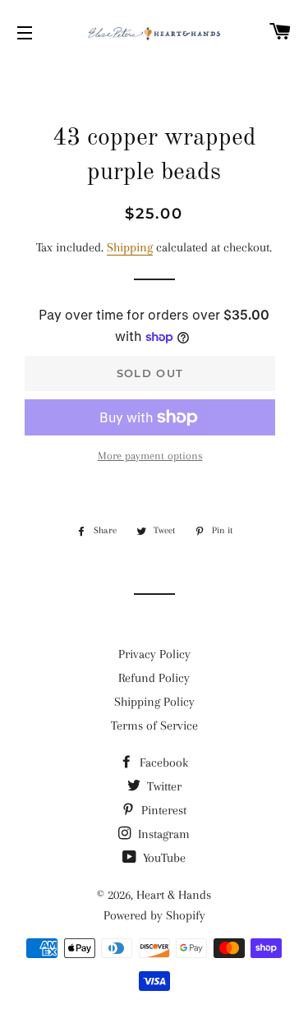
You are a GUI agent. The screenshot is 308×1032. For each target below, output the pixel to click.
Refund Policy (154, 677)
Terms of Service (154, 725)
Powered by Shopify (154, 915)
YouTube (163, 857)
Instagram (162, 834)
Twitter (163, 786)
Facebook (162, 762)
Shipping (130, 247)
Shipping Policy (154, 701)
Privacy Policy (154, 654)
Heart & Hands (173, 894)
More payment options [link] (150, 455)
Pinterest (162, 810)
